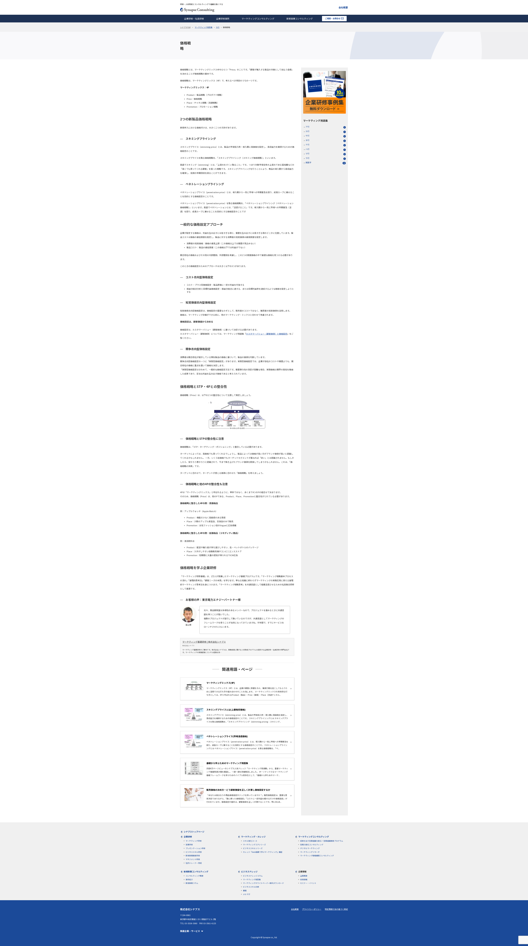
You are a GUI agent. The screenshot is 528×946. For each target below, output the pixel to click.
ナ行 (307, 144)
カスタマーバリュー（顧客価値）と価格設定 (266, 333)
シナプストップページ (194, 831)
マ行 (307, 153)
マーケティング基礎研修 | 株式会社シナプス (204, 641)
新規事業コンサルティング (299, 18)
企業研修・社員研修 (194, 18)
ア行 (307, 126)
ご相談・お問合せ (332, 18)
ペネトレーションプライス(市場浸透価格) (227, 736)
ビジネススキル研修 (194, 852)
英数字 (308, 162)
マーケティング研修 (194, 841)
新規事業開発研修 (193, 855)
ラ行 (307, 158)
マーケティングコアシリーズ (254, 844)
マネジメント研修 (193, 859)
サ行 (307, 135)
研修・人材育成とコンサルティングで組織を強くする (201, 4)
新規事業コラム (192, 883)
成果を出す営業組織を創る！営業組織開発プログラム (321, 841)
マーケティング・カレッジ (253, 836)
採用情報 (303, 879)
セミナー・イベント (308, 883)
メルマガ (246, 894)
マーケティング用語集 (203, 27)
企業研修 (188, 836)
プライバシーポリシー (311, 909)
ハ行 (307, 149)
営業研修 (189, 844)
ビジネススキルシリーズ (252, 848)
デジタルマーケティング (310, 848)
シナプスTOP (185, 27)
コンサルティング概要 (194, 875)
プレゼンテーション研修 (195, 848)
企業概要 (303, 875)
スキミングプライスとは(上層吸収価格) (226, 709)
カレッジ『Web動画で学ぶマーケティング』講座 (262, 852)
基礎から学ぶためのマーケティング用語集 (227, 763)
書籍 (245, 890)
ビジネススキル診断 (251, 886)
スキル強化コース (250, 841)
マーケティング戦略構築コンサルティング (317, 855)
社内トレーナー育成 (194, 863)
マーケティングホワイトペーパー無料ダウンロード (263, 883)
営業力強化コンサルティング (311, 844)
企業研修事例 (222, 18)
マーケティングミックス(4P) (220, 682)
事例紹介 (189, 879)
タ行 (307, 140)
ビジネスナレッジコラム (253, 875)
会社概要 (343, 7)
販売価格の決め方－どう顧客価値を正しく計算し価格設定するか (238, 789)
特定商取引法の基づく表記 (336, 909)
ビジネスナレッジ (249, 871)
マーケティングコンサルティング (258, 18)
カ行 (217, 27)
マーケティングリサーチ (310, 852)
